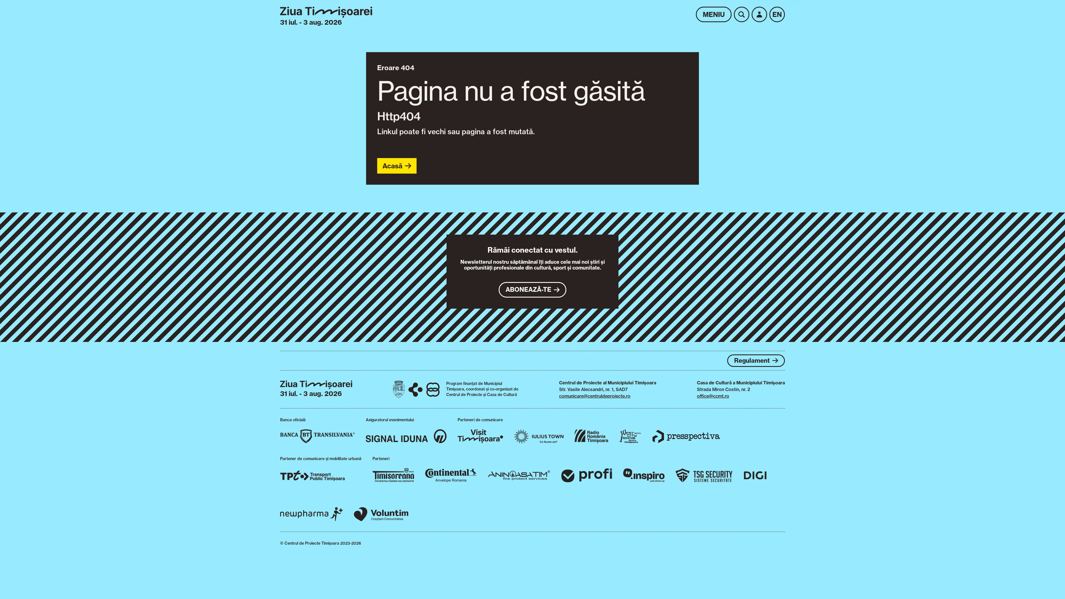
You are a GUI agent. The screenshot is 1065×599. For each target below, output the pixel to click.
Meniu (714, 14)
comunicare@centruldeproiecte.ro (594, 396)
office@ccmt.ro (713, 396)
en (777, 14)
